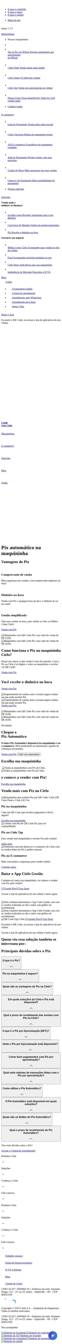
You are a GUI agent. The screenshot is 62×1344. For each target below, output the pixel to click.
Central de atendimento (23, 293)
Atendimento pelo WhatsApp (26, 297)
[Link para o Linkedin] (38, 1332)
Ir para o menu (15, 12)
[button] (7, 28)
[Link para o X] (9, 1335)
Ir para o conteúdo (17, 9)
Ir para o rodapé (16, 15)
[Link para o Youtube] (29, 1335)
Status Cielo (17, 306)
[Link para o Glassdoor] (13, 1338)
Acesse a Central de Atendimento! (18, 1150)
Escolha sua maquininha (13, 820)
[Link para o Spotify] (12, 1341)
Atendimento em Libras (23, 302)
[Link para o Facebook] (13, 1332)
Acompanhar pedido (21, 289)
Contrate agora (8, 867)
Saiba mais (6, 844)
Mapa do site (14, 20)
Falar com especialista (28, 754)
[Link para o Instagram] (38, 1338)
